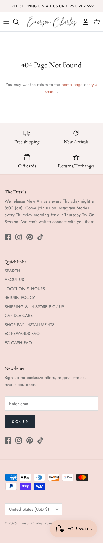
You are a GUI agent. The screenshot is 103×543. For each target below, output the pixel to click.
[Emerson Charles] (51, 22)
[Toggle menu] (6, 21)
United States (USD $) (29, 509)
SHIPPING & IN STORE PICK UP (34, 307)
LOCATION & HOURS (25, 289)
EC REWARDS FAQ (22, 333)
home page (72, 84)
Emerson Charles (30, 523)
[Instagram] (18, 237)
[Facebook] (8, 237)
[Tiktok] (40, 237)
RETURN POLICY (20, 297)
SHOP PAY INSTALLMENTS (29, 325)
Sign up (20, 421)
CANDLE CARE (19, 315)
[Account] (84, 21)
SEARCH (12, 271)
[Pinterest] (29, 237)
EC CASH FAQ (18, 343)
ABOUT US (14, 279)
